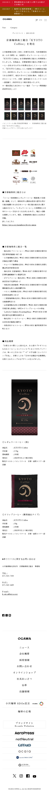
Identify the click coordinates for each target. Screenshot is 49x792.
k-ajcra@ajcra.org (10, 594)
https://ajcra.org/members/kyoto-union (19, 225)
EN (40, 20)
